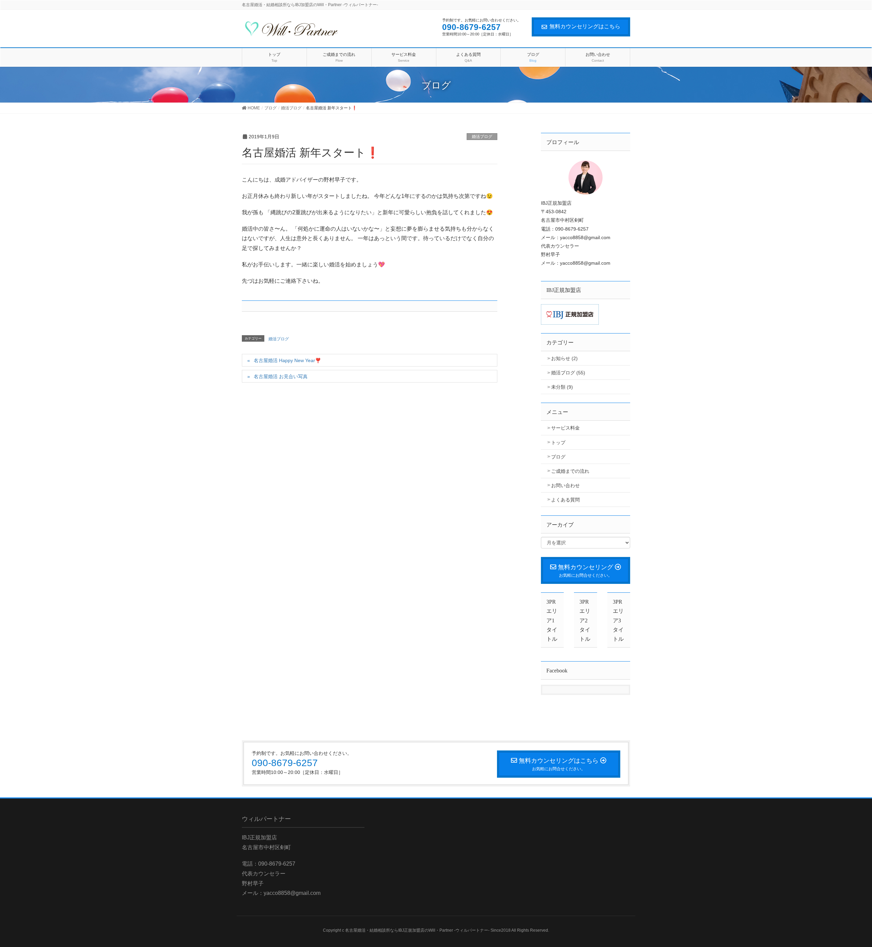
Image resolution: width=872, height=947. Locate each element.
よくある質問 (565, 499)
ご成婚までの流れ (570, 471)
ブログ (558, 457)
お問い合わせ (565, 485)
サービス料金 (565, 428)
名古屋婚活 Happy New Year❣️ (287, 360)
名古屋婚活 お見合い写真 (281, 376)
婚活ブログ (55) (568, 372)
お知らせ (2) (564, 358)
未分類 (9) (562, 387)
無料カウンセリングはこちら (584, 26)
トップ (558, 442)
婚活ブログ (482, 136)
